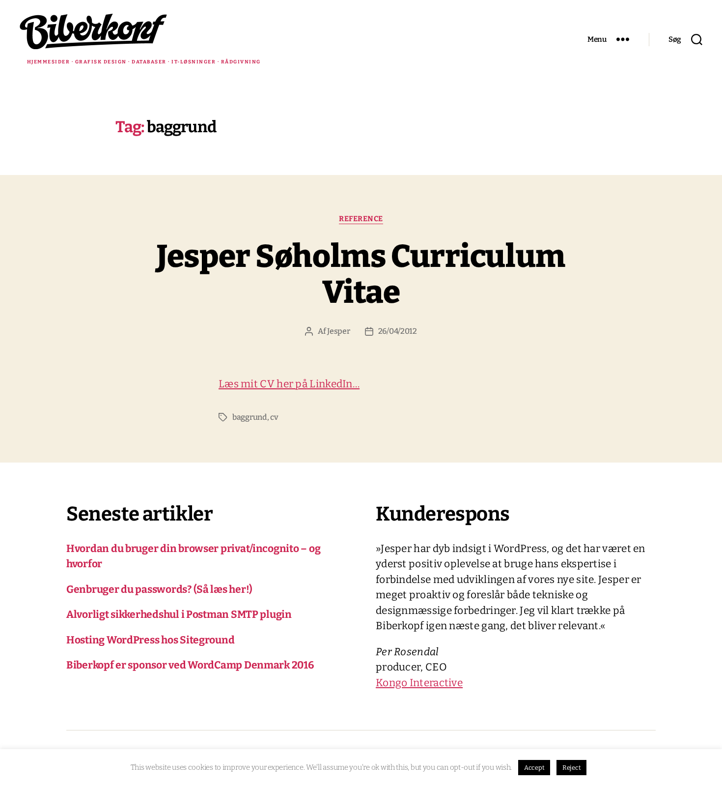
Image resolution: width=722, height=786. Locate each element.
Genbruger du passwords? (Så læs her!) (159, 589)
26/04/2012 (397, 331)
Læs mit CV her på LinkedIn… (289, 384)
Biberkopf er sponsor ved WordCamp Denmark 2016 (190, 665)
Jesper (338, 331)
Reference (361, 218)
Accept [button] (534, 767)
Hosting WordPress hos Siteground (150, 640)
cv (274, 417)
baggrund (249, 417)
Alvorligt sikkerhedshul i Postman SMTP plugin (179, 614)
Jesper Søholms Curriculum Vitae (361, 274)
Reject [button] (571, 767)
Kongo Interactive (419, 682)
